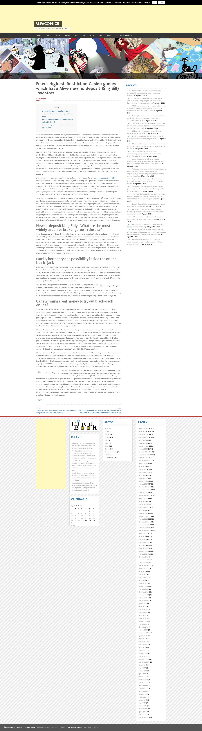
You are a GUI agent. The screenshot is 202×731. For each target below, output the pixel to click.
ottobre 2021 (143, 598)
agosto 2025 (143, 463)
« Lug (73, 525)
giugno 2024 (143, 504)
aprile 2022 (142, 580)
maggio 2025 (143, 472)
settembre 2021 (144, 601)
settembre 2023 (144, 531)
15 (90, 516)
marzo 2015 (142, 714)
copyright (87, 727)
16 (94, 516)
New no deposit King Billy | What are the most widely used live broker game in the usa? (57, 114)
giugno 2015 (143, 706)
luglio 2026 (142, 431)
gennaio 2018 (143, 656)
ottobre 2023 (143, 528)
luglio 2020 (142, 639)
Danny (57, 35)
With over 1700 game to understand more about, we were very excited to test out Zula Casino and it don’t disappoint (146, 146)
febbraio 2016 (143, 694)
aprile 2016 (142, 691)
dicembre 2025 (143, 452)
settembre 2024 (144, 496)
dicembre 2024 (143, 487)
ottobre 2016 (143, 688)
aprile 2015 (142, 712)
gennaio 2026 (143, 449)
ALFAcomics (47, 24)
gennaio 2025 (143, 484)
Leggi (161, 2)
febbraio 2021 (143, 621)
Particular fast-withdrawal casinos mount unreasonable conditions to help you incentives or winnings (144, 93)
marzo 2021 (142, 618)
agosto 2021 (143, 604)
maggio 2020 (143, 644)
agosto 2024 (143, 498)
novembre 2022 (144, 560)
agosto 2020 (143, 636)
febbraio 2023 (143, 551)
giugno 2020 (143, 642)
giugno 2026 (143, 434)
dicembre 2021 (143, 592)
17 (71, 518)
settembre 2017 (144, 662)
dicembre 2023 (143, 522)
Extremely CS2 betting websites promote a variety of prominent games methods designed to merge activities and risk (146, 211)
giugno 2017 (143, 671)
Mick (100, 35)
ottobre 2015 (143, 697)
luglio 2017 (142, 668)
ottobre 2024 (143, 493)
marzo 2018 (142, 650)
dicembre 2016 (143, 685)
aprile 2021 (142, 615)
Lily (84, 35)
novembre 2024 (144, 490)
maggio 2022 (143, 577)
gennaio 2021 (143, 624)
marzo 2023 (143, 548)
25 (75, 520)
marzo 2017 (142, 677)
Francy (67, 35)
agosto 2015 (143, 700)
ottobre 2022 (143, 563)
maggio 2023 (143, 542)
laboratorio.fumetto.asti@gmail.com (51, 727)
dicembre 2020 (143, 627)
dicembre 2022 (143, 557)
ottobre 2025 (143, 458)
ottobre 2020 (143, 630)
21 (85, 518)
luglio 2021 (142, 606)
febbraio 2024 (143, 516)
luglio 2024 (142, 501)
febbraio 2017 (143, 679)
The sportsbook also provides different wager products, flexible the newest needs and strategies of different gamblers (145, 189)
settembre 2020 (144, 633)
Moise (109, 35)
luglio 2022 (142, 571)
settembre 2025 (144, 461)
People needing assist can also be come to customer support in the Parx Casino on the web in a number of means (144, 242)
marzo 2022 (143, 583)
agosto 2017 (143, 665)
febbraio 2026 (143, 446)
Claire (48, 35)
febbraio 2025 (143, 481)
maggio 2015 (143, 709)
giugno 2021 (143, 609)
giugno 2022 (143, 574)
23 (94, 518)
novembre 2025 (144, 455)
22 (90, 518)
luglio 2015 (142, 703)
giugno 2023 (143, 539)
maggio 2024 (143, 507)
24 (72, 520)
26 (79, 520)
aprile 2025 (142, 475)
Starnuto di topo (110, 452)
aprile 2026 (142, 440)
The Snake (108, 455)
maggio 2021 (143, 612)
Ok (155, 2)
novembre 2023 (144, 525)
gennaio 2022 (143, 589)
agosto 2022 (143, 569)
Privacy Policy (98, 727)
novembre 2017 (144, 659)
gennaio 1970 (143, 717)
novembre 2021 (144, 595)
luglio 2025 (142, 466)
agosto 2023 (143, 534)
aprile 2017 (142, 674)
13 (82, 516)
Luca (92, 35)
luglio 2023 (142, 536)
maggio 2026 (143, 437)
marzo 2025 (143, 478)
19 (78, 518)
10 (72, 516)
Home (39, 35)
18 (75, 518)
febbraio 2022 (143, 586)
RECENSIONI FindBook (124, 35)
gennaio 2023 (143, 554)
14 (86, 516)
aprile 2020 (142, 647)
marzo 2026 (143, 443)
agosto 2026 (143, 428)
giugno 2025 (143, 469)
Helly (77, 35)
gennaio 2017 (143, 682)
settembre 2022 (144, 566)
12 (78, 516)
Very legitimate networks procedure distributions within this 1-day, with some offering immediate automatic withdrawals (146, 118)
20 (82, 518)
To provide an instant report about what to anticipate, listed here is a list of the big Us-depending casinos (145, 181)
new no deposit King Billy (106, 178)
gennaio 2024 (143, 519)
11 (75, 516)
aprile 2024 (142, 510)
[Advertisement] (70, 16)
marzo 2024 (143, 513)
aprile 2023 (142, 545)
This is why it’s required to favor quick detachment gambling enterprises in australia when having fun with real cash (144, 154)
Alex (106, 428)
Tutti (40, 400)
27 (82, 520)
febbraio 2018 (143, 653)
